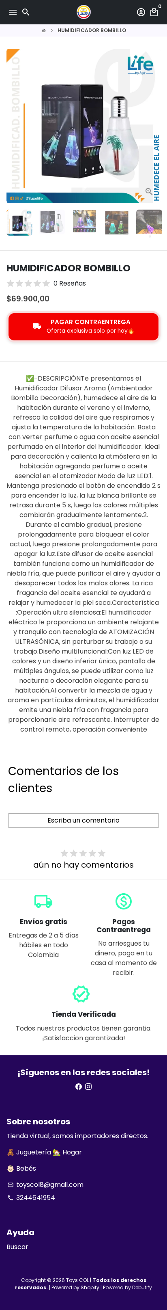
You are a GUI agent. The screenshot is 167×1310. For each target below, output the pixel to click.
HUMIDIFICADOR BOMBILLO (92, 30)
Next (153, 126)
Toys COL (77, 1280)
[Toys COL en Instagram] (88, 1086)
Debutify (142, 1287)
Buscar (17, 1247)
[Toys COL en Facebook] (78, 1086)
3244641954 (31, 1197)
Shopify (90, 1287)
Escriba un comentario (83, 820)
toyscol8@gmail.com (45, 1184)
